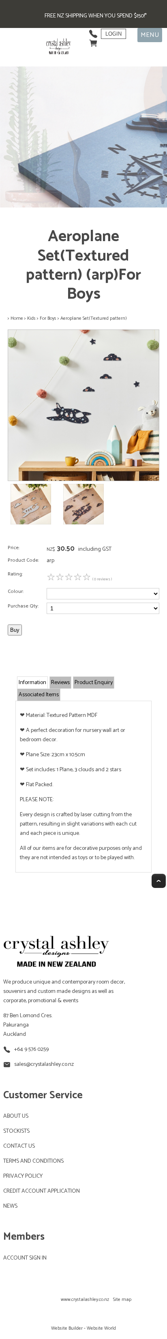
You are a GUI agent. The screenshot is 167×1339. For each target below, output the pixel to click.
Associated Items (39, 694)
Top (159, 881)
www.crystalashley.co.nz (85, 1299)
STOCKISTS (16, 1131)
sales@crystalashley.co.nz (44, 1064)
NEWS (10, 1206)
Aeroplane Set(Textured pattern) (93, 318)
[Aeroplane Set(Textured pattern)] (83, 479)
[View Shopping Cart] (93, 41)
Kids (31, 318)
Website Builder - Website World (83, 1328)
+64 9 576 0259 (31, 1049)
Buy (14, 630)
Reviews (60, 682)
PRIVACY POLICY (23, 1176)
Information (32, 682)
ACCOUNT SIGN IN (25, 1258)
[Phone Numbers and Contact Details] (93, 31)
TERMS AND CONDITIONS (33, 1161)
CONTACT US (19, 1146)
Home (17, 318)
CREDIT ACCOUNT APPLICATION (41, 1191)
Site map (122, 1299)
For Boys (48, 318)
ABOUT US (15, 1116)
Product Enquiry (94, 682)
